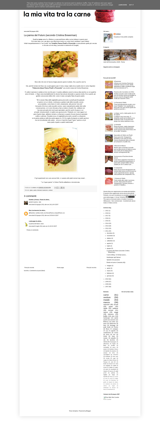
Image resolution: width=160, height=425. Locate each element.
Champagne (113, 341)
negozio (105, 371)
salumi (105, 312)
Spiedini (107, 351)
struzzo (114, 387)
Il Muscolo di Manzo (120, 146)
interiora (111, 314)
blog (113, 336)
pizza (107, 334)
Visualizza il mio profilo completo (123, 37)
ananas (105, 352)
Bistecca (105, 321)
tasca (104, 389)
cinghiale (107, 365)
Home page (60, 267)
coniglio (116, 378)
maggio (109, 265)
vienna (105, 342)
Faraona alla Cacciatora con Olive (124, 92)
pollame (115, 308)
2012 (107, 228)
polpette (113, 338)
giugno (109, 248)
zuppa (105, 360)
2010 (107, 279)
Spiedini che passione (113, 260)
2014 (107, 223)
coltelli (114, 365)
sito (104, 340)
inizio (106, 369)
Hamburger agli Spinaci (114, 257)
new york (115, 356)
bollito (105, 316)
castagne (115, 329)
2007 (107, 286)
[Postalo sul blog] (57, 188)
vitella (105, 308)
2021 (107, 210)
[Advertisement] (60, 249)
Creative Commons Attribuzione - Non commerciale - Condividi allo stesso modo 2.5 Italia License (119, 201)
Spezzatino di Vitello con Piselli (123, 135)
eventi (105, 367)
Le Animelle (117, 124)
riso (114, 334)
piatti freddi (106, 327)
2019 (107, 213)
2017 (107, 215)
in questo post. (83, 39)
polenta (113, 373)
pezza (111, 371)
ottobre (109, 238)
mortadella (106, 347)
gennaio (109, 276)
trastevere (45, 190)
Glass (42, 86)
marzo (109, 271)
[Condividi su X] (59, 188)
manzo (106, 302)
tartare (105, 349)
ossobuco (107, 384)
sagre (113, 385)
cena (116, 363)
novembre (110, 235)
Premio (116, 327)
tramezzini (110, 389)
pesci (114, 347)
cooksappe (32, 221)
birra (113, 352)
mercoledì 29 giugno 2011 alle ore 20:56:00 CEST (43, 215)
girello (104, 382)
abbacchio (113, 323)
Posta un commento (32, 230)
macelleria (113, 369)
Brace (107, 329)
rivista (105, 336)
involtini (113, 345)
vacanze (112, 320)
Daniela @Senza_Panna (36, 199)
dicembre (110, 233)
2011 (107, 231)
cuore (106, 380)
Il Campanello (118, 168)
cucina (116, 332)
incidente (107, 356)
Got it (131, 5)
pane (104, 323)
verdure (50, 190)
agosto (109, 243)
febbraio (109, 273)
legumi (110, 382)
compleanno (107, 332)
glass (31, 190)
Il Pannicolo (117, 81)
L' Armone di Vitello (119, 178)
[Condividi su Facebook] (62, 188)
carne (106, 295)
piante (114, 384)
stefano (118, 34)
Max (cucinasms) (34, 210)
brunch (111, 363)
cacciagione (106, 354)
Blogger (88, 411)
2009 (107, 281)
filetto (104, 345)
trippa (113, 374)
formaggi (112, 325)
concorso (115, 354)
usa (107, 331)
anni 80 (113, 362)
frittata (111, 367)
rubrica (105, 385)
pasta (35, 190)
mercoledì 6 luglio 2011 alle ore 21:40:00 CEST (43, 226)
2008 (107, 284)
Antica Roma (112, 360)
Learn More (123, 5)
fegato (114, 343)
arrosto (110, 310)
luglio (108, 246)
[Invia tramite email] (55, 188)
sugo (114, 358)
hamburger (106, 318)
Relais (111, 376)
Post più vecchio (91, 267)
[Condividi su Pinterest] (64, 188)
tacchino (112, 340)
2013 (107, 226)
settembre (110, 241)
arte (106, 378)
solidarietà (106, 387)
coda (110, 378)
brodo (104, 363)
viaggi (116, 312)
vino (113, 316)
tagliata (105, 374)
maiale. (105, 338)
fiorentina (113, 380)
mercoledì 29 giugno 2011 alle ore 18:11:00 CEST (43, 204)
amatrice (114, 351)
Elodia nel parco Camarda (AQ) (116, 262)
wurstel (105, 376)
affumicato (106, 343)
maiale (106, 300)
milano (116, 382)
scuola (107, 358)
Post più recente (29, 267)
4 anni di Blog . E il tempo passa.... (117, 255)
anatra (116, 376)
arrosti (116, 304)
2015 (107, 221)
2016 (107, 218)
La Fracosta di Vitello (120, 102)
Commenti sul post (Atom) (37, 270)
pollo (113, 321)
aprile (109, 268)
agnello (113, 331)
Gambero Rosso (113, 349)
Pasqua (105, 362)
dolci (104, 325)
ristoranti (39, 190)
